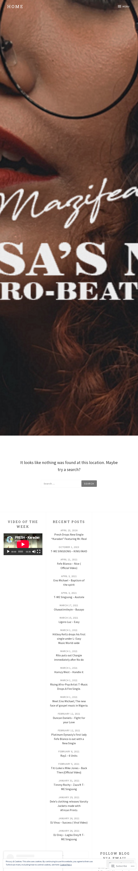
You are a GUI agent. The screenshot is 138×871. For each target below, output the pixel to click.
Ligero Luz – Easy (69, 622)
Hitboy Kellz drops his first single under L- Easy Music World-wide (69, 638)
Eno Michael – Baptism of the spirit (69, 582)
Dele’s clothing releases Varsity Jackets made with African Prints (69, 806)
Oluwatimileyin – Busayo (69, 609)
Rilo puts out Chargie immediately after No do (69, 657)
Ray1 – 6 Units (68, 755)
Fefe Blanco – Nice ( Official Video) (69, 566)
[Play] (8, 551)
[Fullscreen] (38, 551)
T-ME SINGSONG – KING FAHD (69, 551)
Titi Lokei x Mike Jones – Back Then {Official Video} (69, 770)
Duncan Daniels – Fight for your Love (69, 720)
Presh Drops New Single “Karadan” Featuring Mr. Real (69, 537)
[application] (23, 544)
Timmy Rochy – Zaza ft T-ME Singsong (69, 787)
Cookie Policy (66, 864)
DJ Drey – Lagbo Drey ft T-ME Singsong (68, 837)
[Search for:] (60, 483)
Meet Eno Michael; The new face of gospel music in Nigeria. (69, 703)
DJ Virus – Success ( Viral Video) (69, 822)
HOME (15, 6)
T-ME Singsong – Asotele (69, 597)
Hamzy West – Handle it (69, 672)
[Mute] (34, 551)
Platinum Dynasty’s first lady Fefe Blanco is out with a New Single (69, 739)
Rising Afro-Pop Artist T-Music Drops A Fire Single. (69, 687)
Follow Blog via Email (115, 855)
